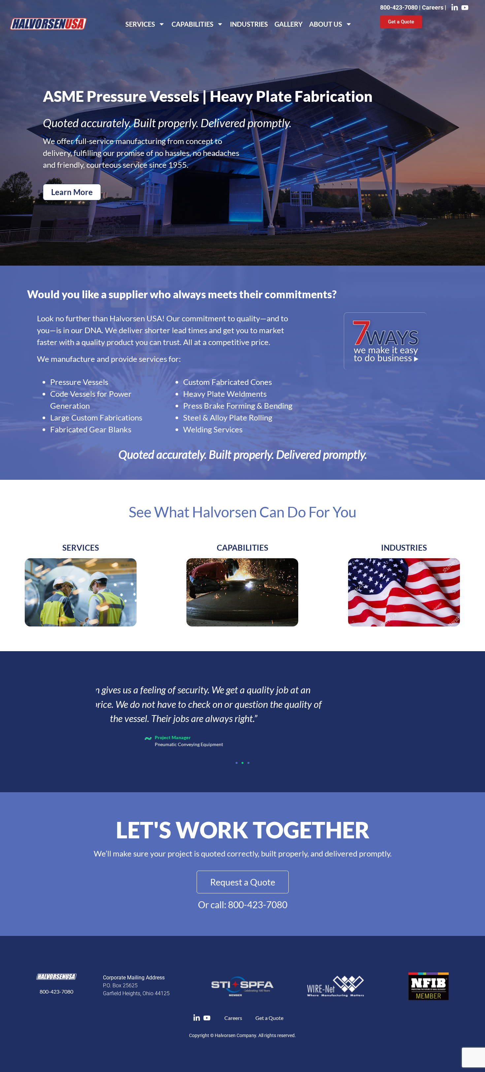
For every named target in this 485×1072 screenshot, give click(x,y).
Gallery (289, 24)
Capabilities (192, 24)
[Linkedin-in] (454, 7)
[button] (237, 763)
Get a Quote (269, 1018)
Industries (249, 24)
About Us (325, 24)
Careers (433, 7)
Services (140, 24)
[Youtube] (465, 7)
